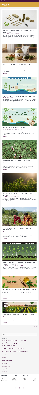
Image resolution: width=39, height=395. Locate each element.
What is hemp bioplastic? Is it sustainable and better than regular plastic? (14, 340)
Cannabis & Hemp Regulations (7, 360)
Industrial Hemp (11, 97)
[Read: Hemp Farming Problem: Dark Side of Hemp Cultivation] (19, 307)
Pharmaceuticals (4, 371)
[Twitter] (3, 1)
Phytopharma (14, 378)
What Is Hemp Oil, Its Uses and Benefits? (14, 127)
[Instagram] (4, 1)
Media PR (35, 381)
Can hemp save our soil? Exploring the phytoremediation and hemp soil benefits (15, 351)
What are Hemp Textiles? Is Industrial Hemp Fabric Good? (18, 96)
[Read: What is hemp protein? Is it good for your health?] (19, 53)
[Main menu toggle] (37, 4)
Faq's (25, 380)
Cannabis (3, 358)
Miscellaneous (10, 316)
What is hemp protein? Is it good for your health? (16, 64)
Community (35, 378)
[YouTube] (21, 388)
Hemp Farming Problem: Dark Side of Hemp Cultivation (18, 314)
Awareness (35, 380)
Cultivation (4, 379)
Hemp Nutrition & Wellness (13, 129)
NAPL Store (14, 379)
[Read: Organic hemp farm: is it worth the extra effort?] (19, 149)
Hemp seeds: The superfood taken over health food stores (19, 289)
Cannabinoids (4, 357)
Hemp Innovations (13, 33)
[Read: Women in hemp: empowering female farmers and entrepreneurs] (19, 216)
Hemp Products (3, 381)
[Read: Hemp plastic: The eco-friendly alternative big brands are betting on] (19, 182)
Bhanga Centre (14, 380)
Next (35, 326)
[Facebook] (1, 1)
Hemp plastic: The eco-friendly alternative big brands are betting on (13, 348)
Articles (24, 378)
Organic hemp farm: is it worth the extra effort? (16, 160)
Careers (35, 379)
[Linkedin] (24, 388)
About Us (3, 378)
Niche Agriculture (14, 381)
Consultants (25, 379)
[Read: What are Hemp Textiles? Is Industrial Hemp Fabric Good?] (19, 85)
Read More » (4, 40)
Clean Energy (4, 361)
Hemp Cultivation (12, 162)
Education (24, 381)
